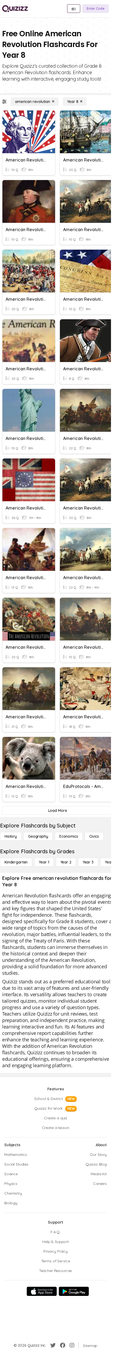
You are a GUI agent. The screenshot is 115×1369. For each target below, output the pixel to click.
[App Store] (42, 1291)
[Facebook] (62, 1345)
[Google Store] (74, 1291)
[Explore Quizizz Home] (15, 8)
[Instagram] (72, 1345)
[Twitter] (53, 1345)
